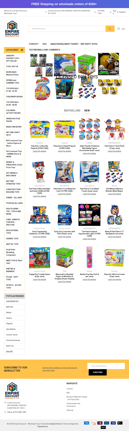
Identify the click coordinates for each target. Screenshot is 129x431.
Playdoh (9, 324)
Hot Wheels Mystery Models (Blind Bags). (114, 190)
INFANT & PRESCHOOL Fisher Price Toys (14, 164)
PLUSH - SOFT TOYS (12, 278)
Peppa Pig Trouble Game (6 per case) (39, 275)
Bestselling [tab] (72, 110)
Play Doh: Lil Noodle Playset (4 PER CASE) (39, 147)
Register (122, 12)
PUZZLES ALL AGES (14, 203)
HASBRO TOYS (12, 239)
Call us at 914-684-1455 (16, 412)
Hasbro (9, 318)
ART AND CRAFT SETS (13, 133)
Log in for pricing (39, 151)
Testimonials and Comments (44, 50)
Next (119, 77)
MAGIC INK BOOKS (14, 127)
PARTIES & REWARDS (10, 270)
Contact (34, 44)
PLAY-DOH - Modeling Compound (11, 252)
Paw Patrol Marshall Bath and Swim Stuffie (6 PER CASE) (39, 191)
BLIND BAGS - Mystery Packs (12, 73)
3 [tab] (79, 96)
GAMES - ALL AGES (14, 198)
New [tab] (87, 110)
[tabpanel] (77, 77)
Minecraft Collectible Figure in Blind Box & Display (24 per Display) (64, 276)
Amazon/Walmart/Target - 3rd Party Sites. (74, 44)
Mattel (8, 313)
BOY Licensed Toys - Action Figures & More (14, 143)
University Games (13, 340)
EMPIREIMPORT (12, 301)
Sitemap (70, 410)
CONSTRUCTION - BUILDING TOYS (13, 190)
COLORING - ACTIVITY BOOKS (13, 111)
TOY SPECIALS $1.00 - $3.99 (12, 89)
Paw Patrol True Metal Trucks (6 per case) (89, 190)
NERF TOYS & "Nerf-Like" (14, 262)
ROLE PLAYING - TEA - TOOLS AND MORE (13, 211)
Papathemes (42, 426)
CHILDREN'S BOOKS (14, 97)
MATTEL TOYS (12, 244)
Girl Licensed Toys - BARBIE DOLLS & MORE (14, 154)
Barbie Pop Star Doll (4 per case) (89, 275)
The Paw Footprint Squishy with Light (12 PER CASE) (89, 234)
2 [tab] (77, 96)
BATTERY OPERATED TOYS (13, 182)
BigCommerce (56, 424)
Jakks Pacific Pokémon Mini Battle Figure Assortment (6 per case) (89, 148)
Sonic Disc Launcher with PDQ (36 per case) (64, 233)
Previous (34, 77)
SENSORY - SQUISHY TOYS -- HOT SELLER (13, 58)
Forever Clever (12, 335)
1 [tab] (74, 96)
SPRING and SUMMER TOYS (12, 81)
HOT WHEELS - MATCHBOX (12, 174)
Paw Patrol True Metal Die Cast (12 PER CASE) (64, 190)
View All (9, 351)
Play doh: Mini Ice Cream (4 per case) (114, 275)
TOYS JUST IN (12, 66)
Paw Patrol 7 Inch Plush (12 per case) (114, 147)
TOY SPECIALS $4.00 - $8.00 (12, 103)
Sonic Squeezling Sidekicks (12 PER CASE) (39, 233)
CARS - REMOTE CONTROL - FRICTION (13, 222)
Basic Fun (10, 346)
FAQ (44, 44)
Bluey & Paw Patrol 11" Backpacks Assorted (114, 233)
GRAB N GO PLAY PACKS (13, 120)
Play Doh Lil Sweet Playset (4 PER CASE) (64, 147)
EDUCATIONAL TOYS (12, 231)
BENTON (9, 307)
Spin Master (11, 329)
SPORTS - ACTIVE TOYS (13, 286)
